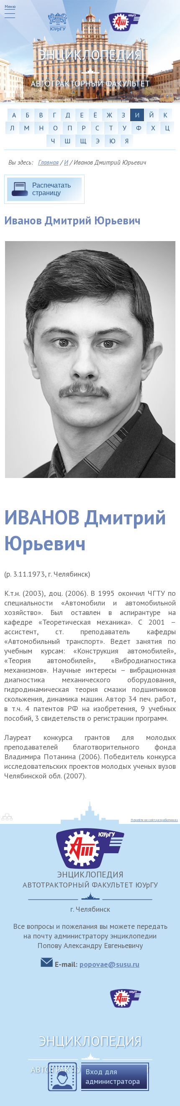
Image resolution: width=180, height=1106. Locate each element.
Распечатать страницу (51, 189)
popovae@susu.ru (109, 964)
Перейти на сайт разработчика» (154, 820)
